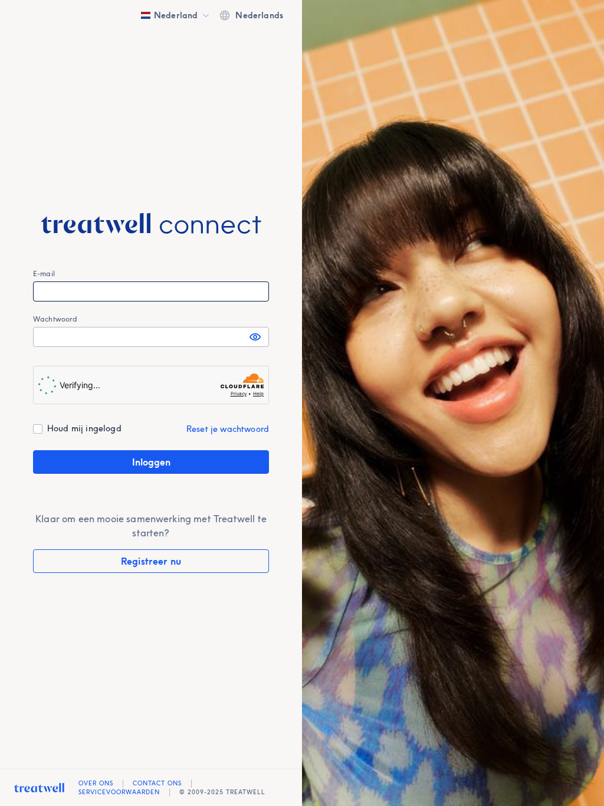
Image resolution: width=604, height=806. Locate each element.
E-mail (44, 273)
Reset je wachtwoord (227, 429)
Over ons (95, 783)
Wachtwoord (55, 318)
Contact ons (157, 783)
